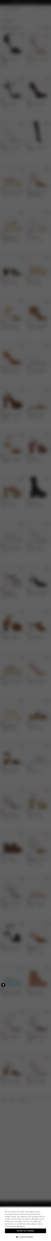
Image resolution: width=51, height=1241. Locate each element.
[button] (25, 1237)
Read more (21, 1226)
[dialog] (25, 1224)
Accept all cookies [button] (25, 1231)
